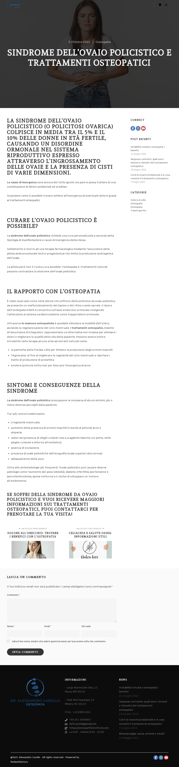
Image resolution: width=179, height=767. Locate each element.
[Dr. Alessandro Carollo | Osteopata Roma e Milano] (13, 5)
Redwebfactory (19, 762)
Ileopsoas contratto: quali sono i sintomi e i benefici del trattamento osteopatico (149, 163)
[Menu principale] (166, 5)
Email (47, 626)
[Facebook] (133, 128)
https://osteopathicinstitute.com (89, 728)
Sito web (86, 626)
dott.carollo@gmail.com (82, 724)
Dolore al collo (138, 200)
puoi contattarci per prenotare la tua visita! (52, 512)
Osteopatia (103, 42)
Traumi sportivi (138, 210)
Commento (13, 595)
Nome (11, 626)
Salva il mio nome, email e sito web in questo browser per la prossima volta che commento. (59, 641)
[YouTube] (143, 128)
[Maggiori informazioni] (160, 5)
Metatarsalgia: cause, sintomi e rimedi (141, 734)
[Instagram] (138, 128)
